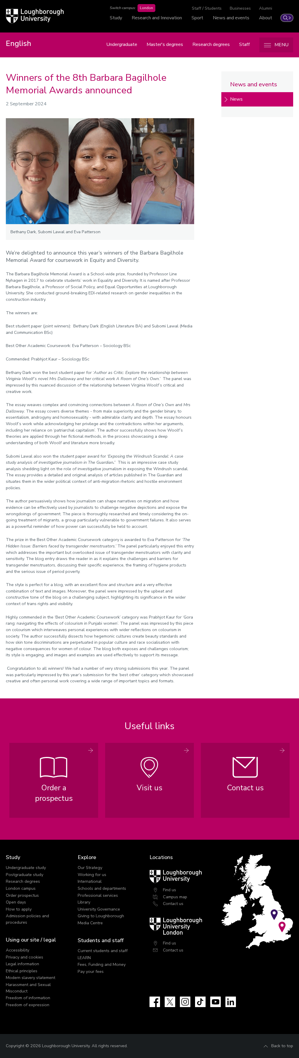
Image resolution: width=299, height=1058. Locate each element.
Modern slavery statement (30, 977)
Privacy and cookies (24, 957)
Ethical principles (21, 971)
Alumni (265, 8)
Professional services (98, 895)
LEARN (84, 958)
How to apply (19, 909)
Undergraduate (121, 44)
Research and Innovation (157, 18)
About (265, 18)
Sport (197, 18)
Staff (244, 44)
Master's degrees (165, 44)
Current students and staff (103, 951)
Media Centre (90, 923)
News (236, 99)
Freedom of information (28, 998)
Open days (16, 902)
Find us (169, 890)
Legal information (22, 964)
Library (84, 902)
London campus (21, 888)
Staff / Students (207, 8)
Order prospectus (22, 895)
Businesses (240, 8)
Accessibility (17, 950)
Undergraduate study (26, 867)
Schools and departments (102, 888)
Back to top (282, 1046)
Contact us (173, 903)
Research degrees (211, 44)
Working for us (92, 874)
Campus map (175, 897)
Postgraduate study (24, 874)
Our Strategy (90, 867)
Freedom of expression (27, 1005)
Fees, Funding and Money (102, 964)
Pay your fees (91, 971)
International (90, 881)
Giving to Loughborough (101, 916)
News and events (231, 18)
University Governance (99, 909)
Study (116, 18)
